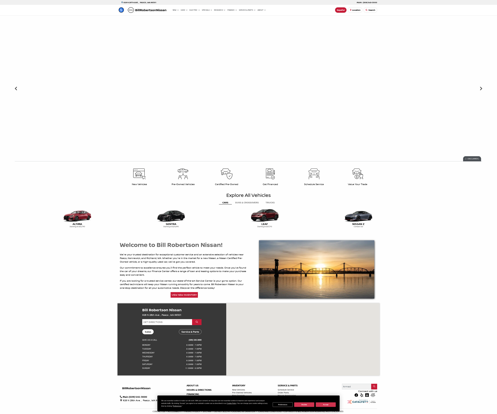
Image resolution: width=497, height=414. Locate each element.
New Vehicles (238, 389)
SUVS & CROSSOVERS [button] (247, 202)
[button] (121, 10)
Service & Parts (288, 385)
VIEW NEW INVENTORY (184, 294)
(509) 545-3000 (195, 339)
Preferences (282, 405)
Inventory (238, 385)
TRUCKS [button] (270, 202)
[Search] (374, 386)
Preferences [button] (177, 406)
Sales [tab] (148, 331)
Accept (325, 405)
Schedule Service (286, 389)
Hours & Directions (199, 390)
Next (481, 88)
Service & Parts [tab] (190, 331)
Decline (304, 405)
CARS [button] (225, 202)
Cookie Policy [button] (231, 403)
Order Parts (283, 392)
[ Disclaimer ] (472, 158)
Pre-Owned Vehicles (242, 392)
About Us (193, 385)
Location (356, 10)
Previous (16, 88)
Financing (193, 394)
